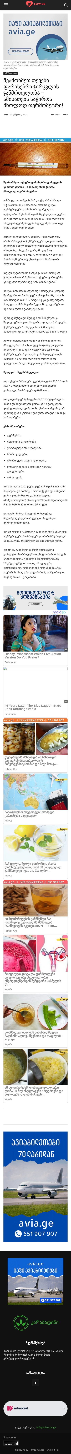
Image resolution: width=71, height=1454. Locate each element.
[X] (25, 1117)
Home (6, 61)
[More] (42, 129)
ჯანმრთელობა (19, 61)
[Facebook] (17, 1117)
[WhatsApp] (41, 1117)
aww (6, 114)
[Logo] (35, 4)
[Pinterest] (33, 1117)
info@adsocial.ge (46, 1427)
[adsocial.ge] (18, 1414)
